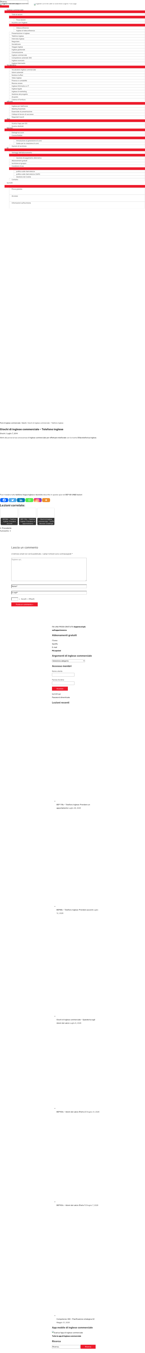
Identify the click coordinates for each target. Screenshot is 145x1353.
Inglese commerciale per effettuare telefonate (47, 438)
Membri (10, 128)
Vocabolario (11, 65)
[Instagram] (38, 500)
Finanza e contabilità (19, 81)
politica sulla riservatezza (25, 171)
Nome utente (57, 671)
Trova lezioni (20, 20)
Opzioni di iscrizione (19, 146)
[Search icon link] (7, 208)
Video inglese (17, 78)
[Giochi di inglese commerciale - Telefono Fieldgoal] (48, 490)
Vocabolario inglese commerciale (24, 70)
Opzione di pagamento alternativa (28, 158)
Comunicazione (17, 52)
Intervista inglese (18, 39)
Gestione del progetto (20, 94)
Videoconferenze (22, 28)
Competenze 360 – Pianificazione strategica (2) (75, 1319)
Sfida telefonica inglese (86, 438)
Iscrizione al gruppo (19, 163)
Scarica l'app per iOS (19, 123)
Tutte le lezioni (17, 14)
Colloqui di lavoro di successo (23, 114)
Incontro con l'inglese (19, 22)
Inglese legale (17, 89)
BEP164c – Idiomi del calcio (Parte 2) (71, 1112)
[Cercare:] (66, 1347)
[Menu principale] (4, 6)
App (8, 118)
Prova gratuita (17, 189)
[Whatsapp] (29, 500)
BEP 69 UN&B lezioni (73, 495)
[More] (46, 500)
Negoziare (15, 41)
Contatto (15, 179)
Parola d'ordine (58, 680)
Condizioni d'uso (18, 166)
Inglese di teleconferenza (25, 31)
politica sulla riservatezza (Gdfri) (28, 174)
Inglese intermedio (18, 63)
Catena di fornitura (18, 100)
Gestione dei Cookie (23, 177)
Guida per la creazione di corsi (27, 143)
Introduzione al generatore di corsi (29, 141)
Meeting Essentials (18, 109)
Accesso (15, 196)
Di (7, 148)
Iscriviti (10, 183)
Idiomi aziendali (17, 72)
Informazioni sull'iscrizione (21, 203)
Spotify (55, 644)
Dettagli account (18, 133)
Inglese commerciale (15, 9)
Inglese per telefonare (20, 106)
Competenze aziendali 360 (22, 58)
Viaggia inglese (17, 47)
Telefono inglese (18, 36)
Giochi (2, 433)
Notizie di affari (17, 75)
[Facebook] (4, 500)
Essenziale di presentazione (22, 111)
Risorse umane (17, 83)
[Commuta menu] (75, 11)
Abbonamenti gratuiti (19, 161)
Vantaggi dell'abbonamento (22, 152)
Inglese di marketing (19, 91)
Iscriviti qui (56, 694)
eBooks (10, 101)
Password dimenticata (61, 697)
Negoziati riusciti (18, 117)
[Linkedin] (21, 500)
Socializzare (16, 44)
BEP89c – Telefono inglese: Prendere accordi (75, 910)
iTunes (54, 640)
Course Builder (17, 135)
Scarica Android (17, 126)
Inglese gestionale (18, 50)
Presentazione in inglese (21, 33)
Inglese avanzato (18, 60)
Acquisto (15, 97)
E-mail (54, 647)
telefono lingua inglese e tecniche (29, 495)
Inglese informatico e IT (20, 86)
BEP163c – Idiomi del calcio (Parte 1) (71, 1205)
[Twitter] (13, 500)
